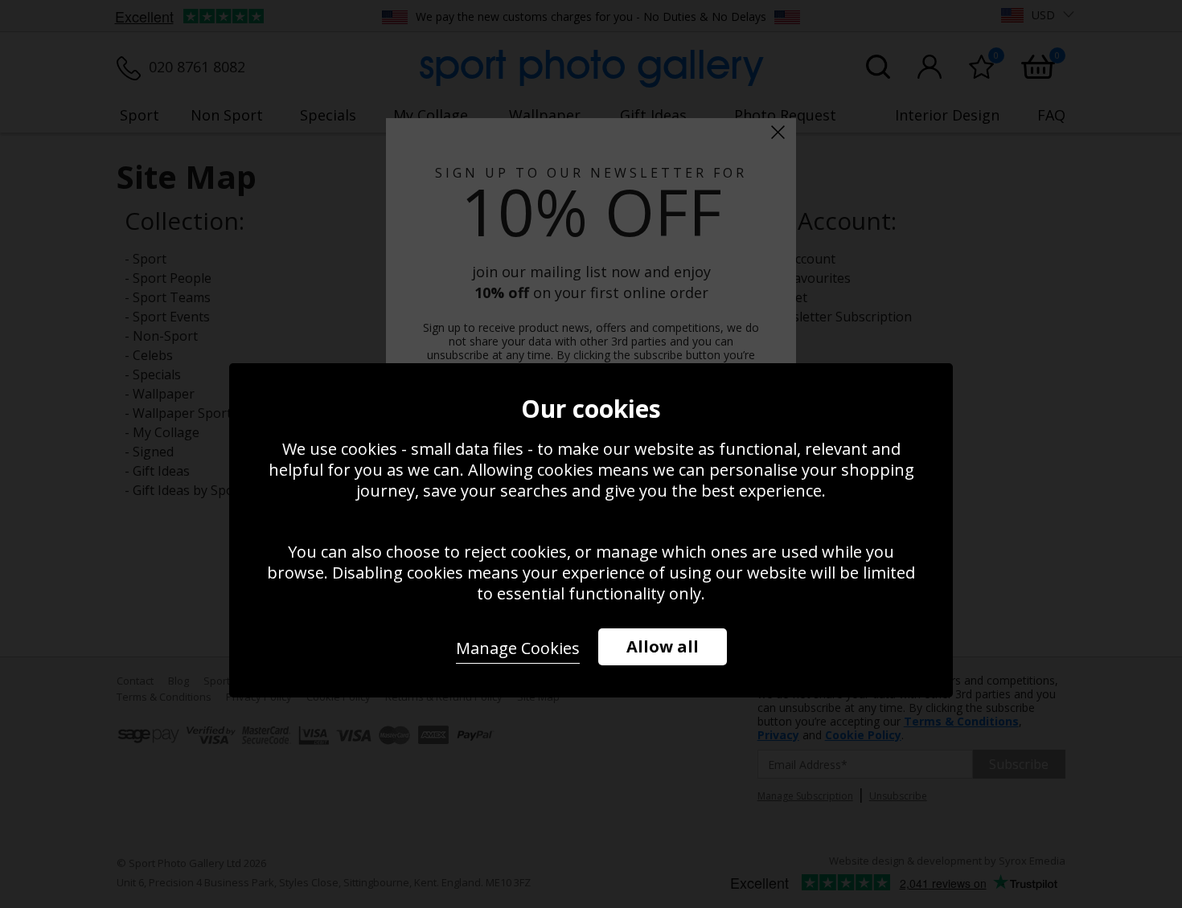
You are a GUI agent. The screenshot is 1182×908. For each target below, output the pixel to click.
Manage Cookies (518, 648)
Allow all (662, 646)
